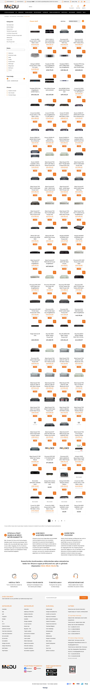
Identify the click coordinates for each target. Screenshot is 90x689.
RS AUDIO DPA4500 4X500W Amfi (35, 482)
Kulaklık (26, 619)
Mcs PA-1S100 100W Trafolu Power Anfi (50, 335)
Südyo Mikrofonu (6, 645)
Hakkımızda (66, 1)
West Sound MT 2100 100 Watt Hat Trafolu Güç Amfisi (49, 433)
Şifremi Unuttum (50, 650)
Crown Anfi (9, 39)
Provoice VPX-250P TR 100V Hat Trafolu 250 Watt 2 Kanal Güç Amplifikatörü (79, 286)
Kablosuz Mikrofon (29, 611)
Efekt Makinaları (28, 641)
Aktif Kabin (5, 648)
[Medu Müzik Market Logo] (9, 667)
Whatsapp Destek (30, 1)
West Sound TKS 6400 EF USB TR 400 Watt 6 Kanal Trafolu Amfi (35, 384)
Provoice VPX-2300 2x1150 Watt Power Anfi (35, 360)
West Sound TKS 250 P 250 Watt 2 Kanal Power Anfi (50, 163)
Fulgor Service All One (35, 334)
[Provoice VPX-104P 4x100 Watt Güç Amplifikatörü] (35, 276)
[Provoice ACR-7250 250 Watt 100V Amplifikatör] (79, 301)
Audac (10, 59)
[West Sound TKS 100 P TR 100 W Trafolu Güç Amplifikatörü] (79, 375)
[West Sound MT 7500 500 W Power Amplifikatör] (50, 252)
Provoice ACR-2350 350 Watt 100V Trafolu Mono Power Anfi (79, 41)
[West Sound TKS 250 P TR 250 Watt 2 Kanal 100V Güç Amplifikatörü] (64, 154)
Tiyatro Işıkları (27, 631)
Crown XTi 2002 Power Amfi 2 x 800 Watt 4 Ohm (64, 114)
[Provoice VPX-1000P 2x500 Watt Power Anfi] (64, 301)
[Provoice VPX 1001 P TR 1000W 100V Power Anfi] (50, 448)
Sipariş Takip (74, 1)
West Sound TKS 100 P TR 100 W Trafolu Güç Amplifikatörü (79, 384)
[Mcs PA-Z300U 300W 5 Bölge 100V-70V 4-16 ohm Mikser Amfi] (79, 326)
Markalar (4, 609)
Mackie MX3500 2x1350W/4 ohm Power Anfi (79, 237)
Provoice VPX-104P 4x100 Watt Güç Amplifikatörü (35, 286)
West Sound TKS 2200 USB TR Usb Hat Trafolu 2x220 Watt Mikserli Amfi (49, 360)
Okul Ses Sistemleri (7, 631)
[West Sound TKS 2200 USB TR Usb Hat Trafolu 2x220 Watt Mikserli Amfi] (50, 350)
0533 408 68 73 (10, 1)
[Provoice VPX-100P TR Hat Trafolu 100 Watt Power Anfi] (64, 276)
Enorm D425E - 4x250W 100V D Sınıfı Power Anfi (79, 139)
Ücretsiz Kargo (12, 95)
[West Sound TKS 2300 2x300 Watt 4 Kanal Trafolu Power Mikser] (35, 424)
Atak (10, 57)
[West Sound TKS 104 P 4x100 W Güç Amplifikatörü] (79, 203)
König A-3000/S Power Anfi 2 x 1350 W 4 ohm (35, 65)
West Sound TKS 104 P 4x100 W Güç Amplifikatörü (78, 212)
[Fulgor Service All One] (35, 326)
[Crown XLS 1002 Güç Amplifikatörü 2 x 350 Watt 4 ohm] (79, 80)
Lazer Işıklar (27, 638)
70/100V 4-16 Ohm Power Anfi (14, 35)
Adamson (11, 53)
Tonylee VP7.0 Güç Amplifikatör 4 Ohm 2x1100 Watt (79, 65)
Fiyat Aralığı (10, 76)
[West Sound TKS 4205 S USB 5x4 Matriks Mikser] (79, 399)
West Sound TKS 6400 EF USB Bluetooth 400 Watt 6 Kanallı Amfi (78, 360)
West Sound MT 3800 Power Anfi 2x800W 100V (64, 433)
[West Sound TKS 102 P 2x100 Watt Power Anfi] (50, 203)
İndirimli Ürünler (12, 90)
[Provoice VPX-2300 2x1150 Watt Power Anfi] (35, 350)
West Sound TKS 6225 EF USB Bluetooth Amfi (64, 384)
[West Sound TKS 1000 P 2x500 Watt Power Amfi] (50, 399)
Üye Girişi (48, 648)
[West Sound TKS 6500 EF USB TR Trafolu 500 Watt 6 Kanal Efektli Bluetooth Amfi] (50, 375)
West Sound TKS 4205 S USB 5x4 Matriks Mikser (79, 409)
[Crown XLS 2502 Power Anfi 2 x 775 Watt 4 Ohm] (35, 105)
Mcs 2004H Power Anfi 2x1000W (49, 89)
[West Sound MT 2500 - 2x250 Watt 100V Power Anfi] (64, 178)
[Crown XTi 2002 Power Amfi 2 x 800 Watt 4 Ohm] (64, 105)
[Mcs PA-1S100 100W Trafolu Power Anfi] (50, 326)
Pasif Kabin (5, 650)
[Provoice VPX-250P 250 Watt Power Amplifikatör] (64, 252)
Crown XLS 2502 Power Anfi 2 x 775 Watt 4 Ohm (35, 114)
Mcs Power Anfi (10, 41)
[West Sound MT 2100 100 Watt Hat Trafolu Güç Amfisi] (50, 424)
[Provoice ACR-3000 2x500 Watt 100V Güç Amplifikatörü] (64, 31)
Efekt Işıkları (27, 636)
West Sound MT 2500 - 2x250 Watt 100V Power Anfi (64, 188)
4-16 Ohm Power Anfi (12, 33)
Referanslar (49, 636)
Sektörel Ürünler (6, 628)
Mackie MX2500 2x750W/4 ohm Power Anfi (64, 237)
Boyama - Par (27, 628)
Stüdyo (4, 619)
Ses (3, 611)
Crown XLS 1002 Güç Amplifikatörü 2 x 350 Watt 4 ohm (79, 90)
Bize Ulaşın (49, 641)
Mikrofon (26, 609)
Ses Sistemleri (10, 25)
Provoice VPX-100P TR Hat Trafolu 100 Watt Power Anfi (64, 286)
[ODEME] (77, 684)
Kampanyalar (49, 631)
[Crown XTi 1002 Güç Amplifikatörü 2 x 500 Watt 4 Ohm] (50, 105)
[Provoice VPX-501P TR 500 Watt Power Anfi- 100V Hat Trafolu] (35, 301)
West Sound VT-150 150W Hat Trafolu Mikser (35, 458)
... (58, 520)
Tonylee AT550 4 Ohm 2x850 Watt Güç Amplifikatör (64, 65)
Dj (2, 621)
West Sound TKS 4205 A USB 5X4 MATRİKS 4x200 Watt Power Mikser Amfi (64, 409)
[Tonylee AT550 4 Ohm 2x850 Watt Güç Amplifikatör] (64, 56)
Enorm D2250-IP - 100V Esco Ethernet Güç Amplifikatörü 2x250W (50, 139)
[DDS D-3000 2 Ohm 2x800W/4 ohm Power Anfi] (50, 31)
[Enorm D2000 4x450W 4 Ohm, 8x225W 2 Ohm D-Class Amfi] (35, 154)
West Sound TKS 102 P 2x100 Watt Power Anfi (50, 212)
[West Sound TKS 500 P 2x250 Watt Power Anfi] (79, 154)
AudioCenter (12, 61)
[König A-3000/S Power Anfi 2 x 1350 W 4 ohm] (35, 56)
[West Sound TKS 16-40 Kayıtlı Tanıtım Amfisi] (79, 424)
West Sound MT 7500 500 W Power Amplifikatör (49, 262)
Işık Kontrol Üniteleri (29, 633)
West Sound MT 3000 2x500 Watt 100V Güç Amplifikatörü (79, 188)
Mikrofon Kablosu (28, 645)
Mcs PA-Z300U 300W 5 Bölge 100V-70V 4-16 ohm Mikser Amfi (78, 335)
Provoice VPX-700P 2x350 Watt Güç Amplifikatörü (49, 311)
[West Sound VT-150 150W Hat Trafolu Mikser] (35, 448)
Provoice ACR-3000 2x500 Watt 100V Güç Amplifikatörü (64, 41)
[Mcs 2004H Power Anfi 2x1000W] (50, 80)
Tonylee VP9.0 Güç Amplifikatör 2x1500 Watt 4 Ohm (35, 90)
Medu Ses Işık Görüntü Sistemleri (76, 609)
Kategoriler (10, 21)
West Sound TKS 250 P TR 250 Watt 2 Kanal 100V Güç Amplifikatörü (64, 163)
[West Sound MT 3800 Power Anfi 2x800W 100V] (64, 424)
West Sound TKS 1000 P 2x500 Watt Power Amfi (49, 409)
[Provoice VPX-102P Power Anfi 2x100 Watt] (79, 252)
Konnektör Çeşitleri (29, 650)
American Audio (12, 55)
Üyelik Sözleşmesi (50, 643)
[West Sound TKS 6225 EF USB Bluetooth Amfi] (64, 375)
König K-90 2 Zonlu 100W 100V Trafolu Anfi (49, 482)
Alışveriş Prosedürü (51, 616)
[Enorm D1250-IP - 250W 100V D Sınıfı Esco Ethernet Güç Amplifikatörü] (79, 105)
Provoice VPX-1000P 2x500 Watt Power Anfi (64, 311)
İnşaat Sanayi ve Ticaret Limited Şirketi (78, 611)
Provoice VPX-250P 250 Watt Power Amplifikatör (64, 262)
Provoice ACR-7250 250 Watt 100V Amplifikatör (79, 311)
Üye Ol (47, 645)
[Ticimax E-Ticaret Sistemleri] (45, 688)
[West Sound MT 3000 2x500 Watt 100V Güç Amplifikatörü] (79, 178)
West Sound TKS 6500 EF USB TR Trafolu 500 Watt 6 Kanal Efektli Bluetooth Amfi (49, 384)
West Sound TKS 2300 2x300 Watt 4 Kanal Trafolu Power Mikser (35, 433)
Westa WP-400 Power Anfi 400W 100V (35, 237)
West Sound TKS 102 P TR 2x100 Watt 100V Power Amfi (64, 212)
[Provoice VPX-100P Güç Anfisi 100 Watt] (50, 276)
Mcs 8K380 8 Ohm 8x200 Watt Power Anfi (64, 90)
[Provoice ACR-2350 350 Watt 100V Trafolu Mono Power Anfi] (79, 31)
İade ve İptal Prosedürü (52, 619)
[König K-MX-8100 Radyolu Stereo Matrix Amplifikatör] (64, 473)
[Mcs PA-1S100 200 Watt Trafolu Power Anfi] (64, 326)
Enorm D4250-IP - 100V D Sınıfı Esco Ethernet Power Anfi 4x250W (64, 139)
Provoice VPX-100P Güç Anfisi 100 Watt (49, 286)
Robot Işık (26, 626)
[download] (72, 669)
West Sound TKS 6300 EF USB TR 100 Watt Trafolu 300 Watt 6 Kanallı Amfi (64, 360)
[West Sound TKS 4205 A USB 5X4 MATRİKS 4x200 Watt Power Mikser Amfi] (64, 399)
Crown (10, 70)
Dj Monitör (5, 638)
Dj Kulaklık (5, 641)
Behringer (11, 63)
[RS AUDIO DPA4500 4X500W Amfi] (35, 473)
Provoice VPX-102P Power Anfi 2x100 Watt (78, 262)
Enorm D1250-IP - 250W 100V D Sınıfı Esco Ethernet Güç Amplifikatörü (79, 114)
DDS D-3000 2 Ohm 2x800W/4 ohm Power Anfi (49, 41)
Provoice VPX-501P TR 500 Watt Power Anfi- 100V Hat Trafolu (35, 311)
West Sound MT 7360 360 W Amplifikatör (35, 262)
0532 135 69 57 (20, 1)
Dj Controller (5, 636)
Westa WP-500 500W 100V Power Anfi (49, 237)
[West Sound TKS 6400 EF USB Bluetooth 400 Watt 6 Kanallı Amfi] (79, 350)
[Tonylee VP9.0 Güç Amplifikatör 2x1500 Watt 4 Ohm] (35, 80)
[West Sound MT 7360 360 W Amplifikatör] (35, 252)
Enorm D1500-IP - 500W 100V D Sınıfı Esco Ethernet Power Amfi (35, 139)
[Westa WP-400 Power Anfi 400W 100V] (35, 227)
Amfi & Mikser (10, 27)
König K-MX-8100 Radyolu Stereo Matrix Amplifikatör (64, 482)
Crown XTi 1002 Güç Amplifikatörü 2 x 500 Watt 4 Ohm (49, 114)
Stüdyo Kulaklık (28, 621)
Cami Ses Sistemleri (7, 633)
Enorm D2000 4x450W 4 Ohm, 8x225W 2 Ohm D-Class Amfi (35, 163)
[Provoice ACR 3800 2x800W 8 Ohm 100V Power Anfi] (64, 448)
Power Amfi (10, 29)
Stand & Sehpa (6, 626)
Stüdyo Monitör (6, 643)
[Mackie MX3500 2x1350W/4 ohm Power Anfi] (79, 227)
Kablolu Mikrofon (28, 614)
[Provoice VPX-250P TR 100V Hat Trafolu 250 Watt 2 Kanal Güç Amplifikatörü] (79, 276)
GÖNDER (84, 597)
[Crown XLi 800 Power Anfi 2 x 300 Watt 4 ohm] (35, 31)
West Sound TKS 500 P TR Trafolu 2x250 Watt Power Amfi (35, 409)
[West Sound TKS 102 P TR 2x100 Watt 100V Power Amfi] (64, 203)
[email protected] (72, 658)
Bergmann (11, 65)
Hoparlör (4, 616)
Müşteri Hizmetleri (51, 638)
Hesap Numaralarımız (51, 611)
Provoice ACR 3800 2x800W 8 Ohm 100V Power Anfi (64, 458)
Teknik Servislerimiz (51, 624)
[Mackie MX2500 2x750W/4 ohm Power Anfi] (64, 227)
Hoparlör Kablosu (28, 648)
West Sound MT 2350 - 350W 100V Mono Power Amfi (49, 188)
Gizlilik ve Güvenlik (51, 614)
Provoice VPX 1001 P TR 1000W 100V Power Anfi (50, 458)
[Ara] (59, 6)
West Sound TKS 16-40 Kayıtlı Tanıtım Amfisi (79, 433)
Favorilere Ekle (40, 27)
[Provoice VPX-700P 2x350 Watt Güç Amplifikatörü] (50, 301)
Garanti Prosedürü (50, 621)
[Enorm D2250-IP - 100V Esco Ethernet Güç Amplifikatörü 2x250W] (50, 129)
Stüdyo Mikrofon (28, 616)
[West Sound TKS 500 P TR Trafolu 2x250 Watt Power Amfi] (35, 399)
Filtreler (9, 87)
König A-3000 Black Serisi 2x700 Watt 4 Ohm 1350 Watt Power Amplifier (79, 458)
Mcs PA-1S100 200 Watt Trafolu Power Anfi (64, 335)
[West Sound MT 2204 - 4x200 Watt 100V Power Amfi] (35, 203)
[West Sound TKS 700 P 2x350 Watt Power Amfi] (35, 178)
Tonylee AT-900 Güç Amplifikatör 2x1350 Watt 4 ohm (49, 65)
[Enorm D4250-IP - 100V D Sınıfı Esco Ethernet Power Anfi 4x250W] (64, 129)
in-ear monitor (28, 624)
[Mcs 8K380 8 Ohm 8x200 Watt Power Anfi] (64, 80)
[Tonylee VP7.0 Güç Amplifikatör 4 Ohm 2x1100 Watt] (79, 56)
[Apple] (51, 670)
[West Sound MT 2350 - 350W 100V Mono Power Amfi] (50, 178)
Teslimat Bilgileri (50, 626)
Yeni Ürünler (11, 93)
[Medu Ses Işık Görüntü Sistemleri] (11, 7)
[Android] (51, 674)
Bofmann (11, 68)
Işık (3, 614)
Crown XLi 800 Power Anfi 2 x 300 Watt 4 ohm (35, 41)
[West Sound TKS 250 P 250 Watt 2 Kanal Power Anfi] (50, 154)
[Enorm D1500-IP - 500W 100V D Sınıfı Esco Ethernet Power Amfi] (35, 129)
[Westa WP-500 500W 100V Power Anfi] (50, 227)
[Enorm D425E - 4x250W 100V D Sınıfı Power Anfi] (79, 129)
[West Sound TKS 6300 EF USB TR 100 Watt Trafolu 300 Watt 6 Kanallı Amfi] (64, 350)
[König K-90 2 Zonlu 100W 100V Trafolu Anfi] (50, 473)
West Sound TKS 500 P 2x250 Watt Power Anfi (79, 163)
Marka (8, 48)
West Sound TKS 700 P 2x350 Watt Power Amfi (35, 188)
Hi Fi (3, 624)
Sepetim (48, 633)
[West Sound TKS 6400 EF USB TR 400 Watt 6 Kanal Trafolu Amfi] (35, 375)
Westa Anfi (9, 37)
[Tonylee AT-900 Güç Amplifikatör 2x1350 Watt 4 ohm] (50, 56)
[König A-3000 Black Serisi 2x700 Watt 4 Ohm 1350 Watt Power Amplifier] (79, 448)
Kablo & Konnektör (29, 643)
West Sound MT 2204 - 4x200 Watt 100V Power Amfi (35, 212)
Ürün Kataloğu (49, 628)
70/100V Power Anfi (12, 31)
